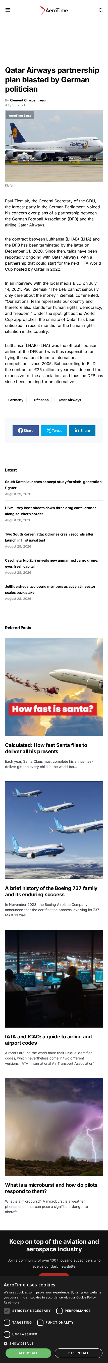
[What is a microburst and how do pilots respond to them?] (54, 1127)
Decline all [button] (78, 1353)
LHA (86, 239)
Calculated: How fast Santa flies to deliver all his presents (46, 748)
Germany (15, 400)
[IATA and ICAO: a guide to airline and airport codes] (54, 979)
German (56, 206)
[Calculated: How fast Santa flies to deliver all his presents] (54, 687)
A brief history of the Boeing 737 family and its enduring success (51, 891)
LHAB (72, 239)
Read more (12, 1302)
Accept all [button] (28, 1353)
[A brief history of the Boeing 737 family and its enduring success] (54, 830)
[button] (7, 10)
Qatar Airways (31, 224)
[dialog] (54, 1319)
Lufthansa (40, 400)
